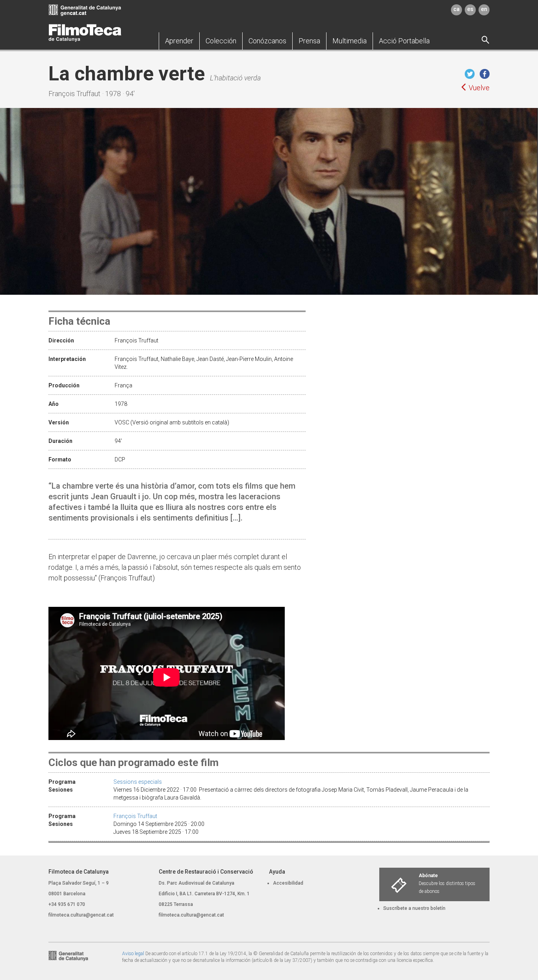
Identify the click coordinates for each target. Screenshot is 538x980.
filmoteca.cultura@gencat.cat (81, 915)
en (484, 9)
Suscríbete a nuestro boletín (414, 908)
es (470, 9)
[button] (179, 41)
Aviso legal (133, 953)
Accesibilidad (288, 883)
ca (456, 9)
